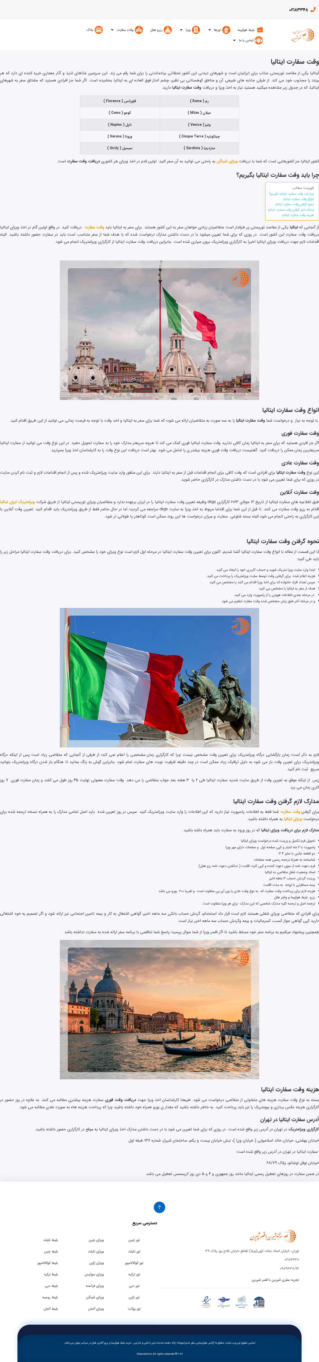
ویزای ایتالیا (293, 819)
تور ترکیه (134, 1274)
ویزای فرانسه (95, 1286)
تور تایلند (134, 1251)
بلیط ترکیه (51, 1274)
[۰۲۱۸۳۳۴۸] (313, 9)
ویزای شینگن (95, 1297)
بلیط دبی (51, 1286)
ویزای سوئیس (94, 1274)
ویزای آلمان (96, 1308)
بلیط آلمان (51, 1308)
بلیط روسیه (50, 1297)
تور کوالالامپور (134, 1263)
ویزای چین (96, 1240)
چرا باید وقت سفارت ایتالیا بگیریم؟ (291, 194)
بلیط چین (51, 1251)
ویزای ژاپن (96, 1263)
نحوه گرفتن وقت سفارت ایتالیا (294, 204)
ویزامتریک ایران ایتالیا (17, 502)
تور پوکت (134, 1308)
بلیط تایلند (50, 1240)
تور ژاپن (134, 1297)
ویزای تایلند (96, 1251)
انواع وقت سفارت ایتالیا (298, 199)
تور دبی (134, 1286)
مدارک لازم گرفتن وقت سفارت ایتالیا (291, 209)
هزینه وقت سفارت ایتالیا (298, 215)
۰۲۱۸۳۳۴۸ (298, 9)
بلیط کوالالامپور (47, 1263)
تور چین (134, 1240)
